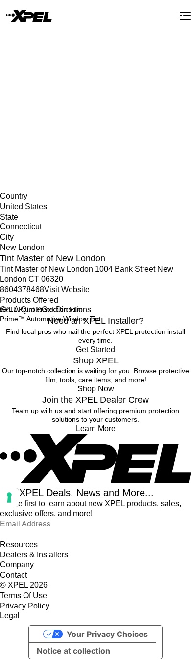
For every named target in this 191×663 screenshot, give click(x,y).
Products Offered (29, 300)
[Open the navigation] (185, 16)
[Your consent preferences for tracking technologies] (9, 497)
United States (21, 115)
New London (19, 135)
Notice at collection (73, 651)
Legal (10, 615)
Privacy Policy (24, 606)
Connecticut (18, 125)
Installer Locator (25, 105)
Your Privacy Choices (107, 634)
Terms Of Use (23, 595)
